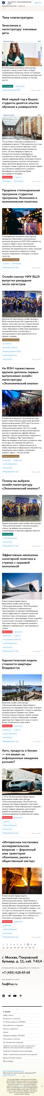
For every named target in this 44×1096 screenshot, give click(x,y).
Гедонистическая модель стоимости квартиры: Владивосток (19, 664)
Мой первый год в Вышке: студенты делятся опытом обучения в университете (20, 103)
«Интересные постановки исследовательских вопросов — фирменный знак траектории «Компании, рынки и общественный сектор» (20, 851)
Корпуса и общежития (10, 1029)
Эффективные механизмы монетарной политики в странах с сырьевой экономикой (20, 560)
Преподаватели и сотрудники (13, 1025)
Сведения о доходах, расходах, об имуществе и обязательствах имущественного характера (19, 1047)
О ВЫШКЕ (7, 1012)
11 (4, 948)
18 (30, 948)
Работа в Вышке (8, 1061)
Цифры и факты (8, 1015)
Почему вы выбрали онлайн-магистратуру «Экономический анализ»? (21, 484)
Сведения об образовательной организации (18, 1051)
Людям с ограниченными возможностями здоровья (20, 1054)
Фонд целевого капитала (11, 1039)
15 (18, 948)
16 (22, 948)
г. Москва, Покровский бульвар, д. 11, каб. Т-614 (22, 959)
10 (35, 944)
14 (15, 948)
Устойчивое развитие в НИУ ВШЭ (14, 1022)
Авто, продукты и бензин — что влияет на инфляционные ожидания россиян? (20, 756)
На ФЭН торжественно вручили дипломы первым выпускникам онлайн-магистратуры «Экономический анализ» (20, 375)
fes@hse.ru (9, 984)
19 (33, 948)
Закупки (5, 1032)
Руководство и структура (11, 1018)
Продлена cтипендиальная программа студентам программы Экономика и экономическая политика (21, 196)
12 (7, 948)
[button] (17, 1009)
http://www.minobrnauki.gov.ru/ (13, 1071)
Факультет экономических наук (19, 3)
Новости (22, 6)
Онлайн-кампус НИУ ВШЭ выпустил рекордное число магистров (21, 280)
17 (26, 948)
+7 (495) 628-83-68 (16, 972)
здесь (21, 1084)
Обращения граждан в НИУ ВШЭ (14, 1035)
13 (11, 948)
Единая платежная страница (12, 1058)
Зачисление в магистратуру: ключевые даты (19, 29)
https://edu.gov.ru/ (9, 1075)
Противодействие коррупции (13, 1042)
